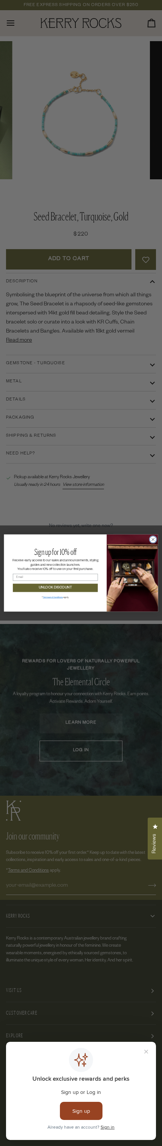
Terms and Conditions (53, 597)
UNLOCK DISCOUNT (55, 588)
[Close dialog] (153, 539)
